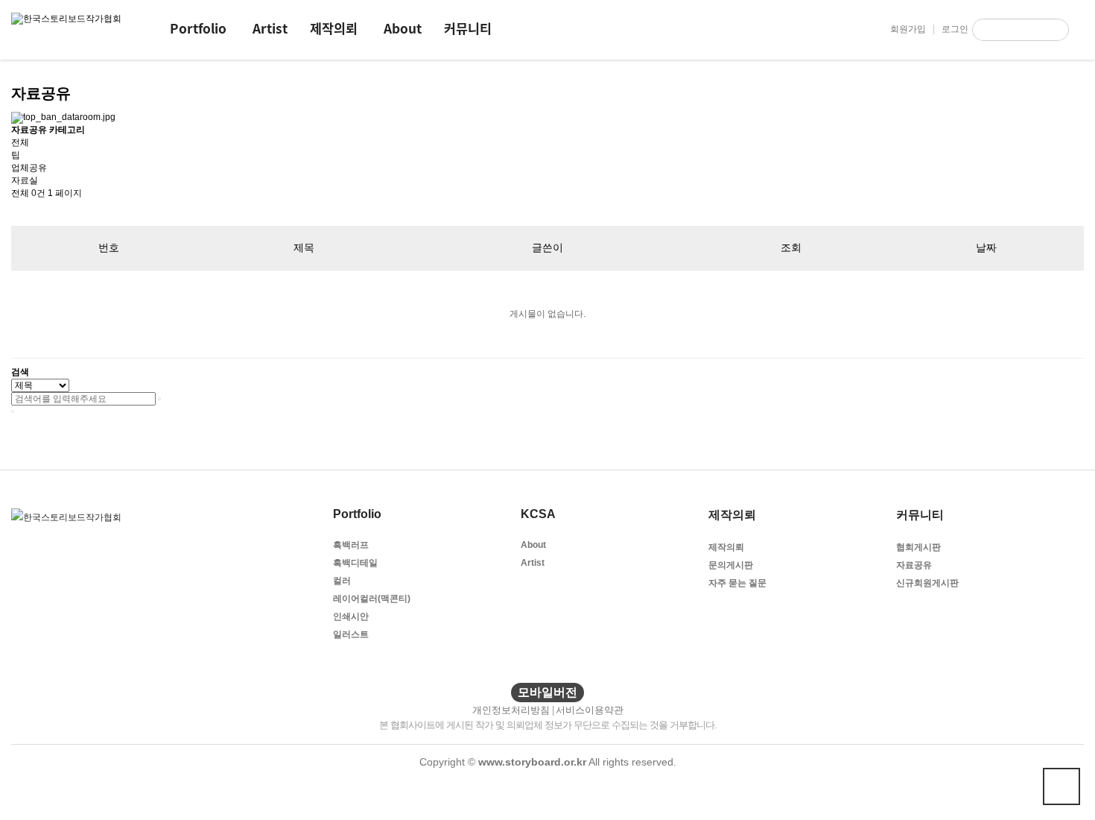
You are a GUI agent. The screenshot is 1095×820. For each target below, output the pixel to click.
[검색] (1058, 30)
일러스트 (351, 634)
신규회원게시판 (927, 583)
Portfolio (198, 28)
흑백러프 (351, 545)
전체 (20, 142)
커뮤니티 (468, 28)
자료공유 (914, 565)
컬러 (342, 580)
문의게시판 (730, 565)
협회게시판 (918, 547)
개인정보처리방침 (511, 710)
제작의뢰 (334, 28)
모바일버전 (547, 692)
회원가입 (908, 29)
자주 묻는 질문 (737, 583)
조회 (791, 247)
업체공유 (29, 168)
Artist (270, 28)
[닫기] (12, 411)
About (403, 28)
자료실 (24, 180)
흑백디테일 (355, 563)
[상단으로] (1061, 786)
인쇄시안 (351, 616)
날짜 (986, 247)
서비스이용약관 (589, 710)
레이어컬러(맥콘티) (371, 598)
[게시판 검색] (18, 213)
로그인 (955, 29)
